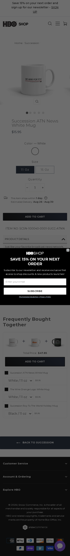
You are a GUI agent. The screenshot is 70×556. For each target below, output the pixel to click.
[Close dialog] (68, 250)
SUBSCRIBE (35, 291)
